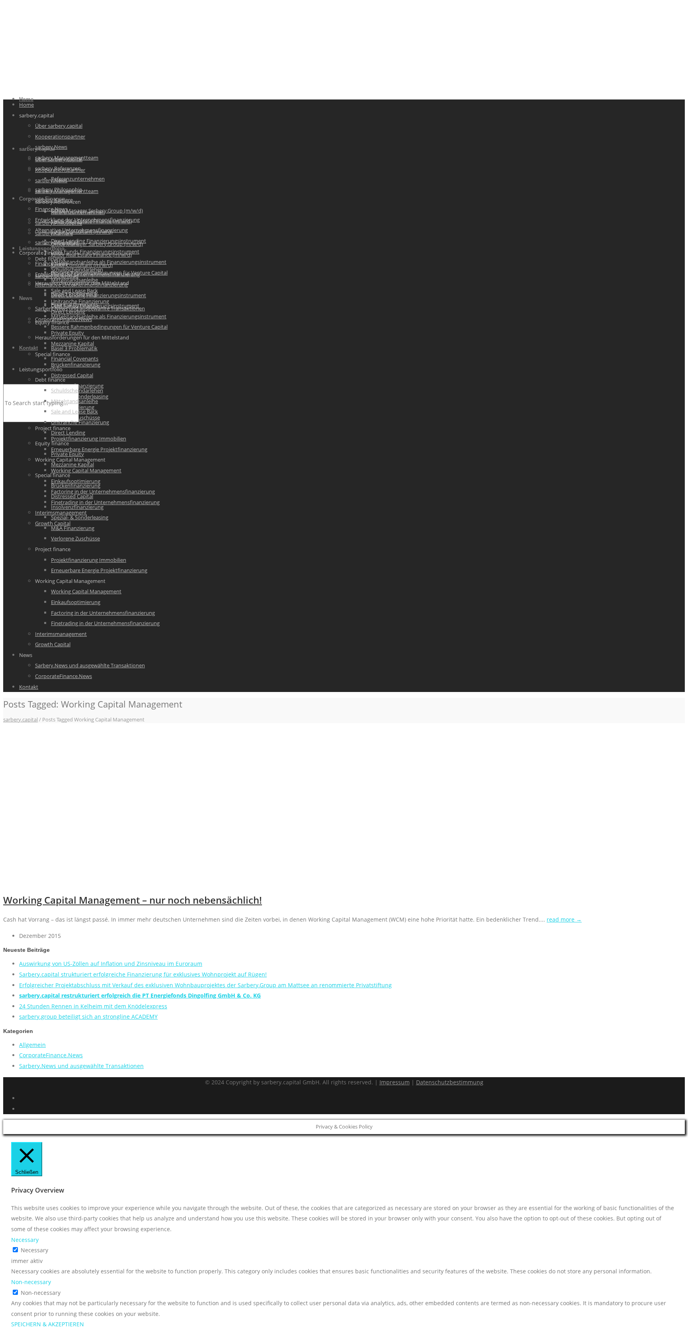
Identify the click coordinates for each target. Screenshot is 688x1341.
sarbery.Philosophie (58, 189)
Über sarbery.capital (58, 125)
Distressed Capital (72, 375)
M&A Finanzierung (72, 528)
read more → (564, 919)
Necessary (34, 1250)
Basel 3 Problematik (74, 348)
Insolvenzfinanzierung (77, 507)
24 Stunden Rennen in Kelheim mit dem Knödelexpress (93, 1006)
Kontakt (28, 348)
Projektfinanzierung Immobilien (88, 438)
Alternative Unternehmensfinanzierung (81, 284)
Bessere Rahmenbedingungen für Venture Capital (109, 326)
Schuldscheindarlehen (77, 390)
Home (26, 104)
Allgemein (32, 1045)
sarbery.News (51, 146)
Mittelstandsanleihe (74, 279)
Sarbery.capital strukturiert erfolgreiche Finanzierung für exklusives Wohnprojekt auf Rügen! (143, 974)
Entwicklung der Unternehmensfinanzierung (87, 274)
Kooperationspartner (60, 136)
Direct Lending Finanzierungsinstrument (98, 240)
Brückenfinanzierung (75, 364)
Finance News (51, 263)
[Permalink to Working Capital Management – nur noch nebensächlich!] (122, 880)
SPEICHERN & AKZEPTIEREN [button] (47, 1324)
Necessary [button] (25, 1240)
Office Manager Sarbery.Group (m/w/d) (97, 210)
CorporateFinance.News (63, 676)
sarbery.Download (56, 242)
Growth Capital (52, 644)
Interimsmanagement (61, 633)
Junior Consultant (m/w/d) (82, 231)
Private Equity (67, 332)
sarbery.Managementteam (66, 157)
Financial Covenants (74, 358)
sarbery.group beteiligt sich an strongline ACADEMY (88, 1016)
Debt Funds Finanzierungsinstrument (95, 251)
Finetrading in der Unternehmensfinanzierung (105, 502)
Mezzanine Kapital (72, 464)
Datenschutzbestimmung (449, 1082)
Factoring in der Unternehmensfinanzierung (103, 491)
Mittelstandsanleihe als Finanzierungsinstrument (108, 261)
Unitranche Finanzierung (80, 422)
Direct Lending (68, 432)
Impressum (394, 1082)
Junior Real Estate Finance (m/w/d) (91, 221)
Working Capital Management (86, 470)
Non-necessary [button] (31, 1282)
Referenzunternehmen (78, 178)
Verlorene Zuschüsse (75, 538)
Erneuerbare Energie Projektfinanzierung (99, 449)
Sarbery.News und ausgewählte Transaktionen (90, 665)
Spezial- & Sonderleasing (79, 517)
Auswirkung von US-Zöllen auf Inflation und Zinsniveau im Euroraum (110, 963)
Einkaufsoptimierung (75, 602)
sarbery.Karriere (54, 199)
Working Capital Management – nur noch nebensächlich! (132, 899)
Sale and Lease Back (74, 411)
